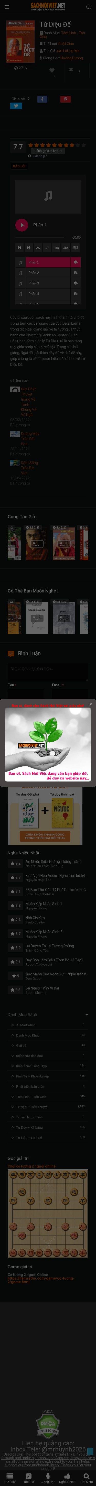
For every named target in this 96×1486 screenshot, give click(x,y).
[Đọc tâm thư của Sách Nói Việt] (48, 780)
